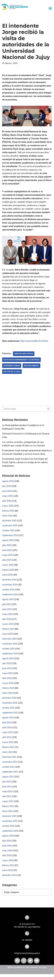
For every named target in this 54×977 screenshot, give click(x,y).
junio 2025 (7, 550)
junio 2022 (7, 727)
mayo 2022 (7, 732)
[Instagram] (24, 961)
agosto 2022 (8, 717)
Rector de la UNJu (12, 371)
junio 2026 (7, 491)
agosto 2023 (8, 658)
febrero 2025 (8, 570)
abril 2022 (6, 737)
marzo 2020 (7, 860)
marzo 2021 (7, 801)
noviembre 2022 (9, 702)
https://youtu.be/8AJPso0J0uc (34, 341)
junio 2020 (7, 845)
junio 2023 (7, 668)
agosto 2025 (8, 540)
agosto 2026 (8, 481)
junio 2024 (7, 609)
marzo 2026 (7, 506)
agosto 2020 (8, 835)
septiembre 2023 (10, 653)
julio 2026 (6, 486)
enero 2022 (7, 752)
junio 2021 (7, 786)
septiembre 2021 (10, 771)
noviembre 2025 (9, 525)
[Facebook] (17, 961)
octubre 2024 (8, 589)
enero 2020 (7, 870)
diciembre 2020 (9, 816)
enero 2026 (7, 515)
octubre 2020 (8, 826)
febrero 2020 (8, 865)
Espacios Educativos (23, 353)
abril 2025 (6, 560)
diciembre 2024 (9, 579)
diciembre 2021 (9, 757)
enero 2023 (7, 693)
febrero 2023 (8, 688)
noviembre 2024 (9, 584)
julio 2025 (6, 545)
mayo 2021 (7, 791)
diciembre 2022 (9, 698)
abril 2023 (6, 678)
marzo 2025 (7, 565)
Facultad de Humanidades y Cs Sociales (21, 360)
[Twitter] (30, 961)
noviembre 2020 (9, 821)
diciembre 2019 (9, 875)
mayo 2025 (7, 555)
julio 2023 (6, 663)
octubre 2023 (8, 648)
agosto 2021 (8, 776)
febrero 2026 (8, 510)
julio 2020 (6, 840)
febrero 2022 (8, 747)
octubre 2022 (8, 707)
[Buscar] (48, 409)
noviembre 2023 (9, 643)
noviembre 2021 (9, 762)
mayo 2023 (7, 673)
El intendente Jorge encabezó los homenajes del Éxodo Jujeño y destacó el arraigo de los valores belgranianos (25, 462)
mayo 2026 (7, 496)
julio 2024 (6, 604)
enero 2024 (7, 634)
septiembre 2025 (10, 535)
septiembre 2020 (10, 831)
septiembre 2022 (10, 712)
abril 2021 (6, 796)
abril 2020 (6, 855)
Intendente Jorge (12, 365)
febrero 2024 (8, 629)
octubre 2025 (8, 530)
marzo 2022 (7, 742)
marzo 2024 (7, 624)
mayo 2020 (7, 850)
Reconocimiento (31, 365)
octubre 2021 (8, 767)
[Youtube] (37, 961)
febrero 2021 (8, 806)
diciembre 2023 (9, 638)
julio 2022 (6, 722)
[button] (50, 8)
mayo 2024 (7, 614)
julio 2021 (6, 781)
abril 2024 (6, 619)
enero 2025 (7, 574)
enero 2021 (7, 811)
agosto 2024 (8, 599)
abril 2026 (6, 501)
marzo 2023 (7, 683)
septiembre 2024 (10, 594)
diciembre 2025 (9, 520)
